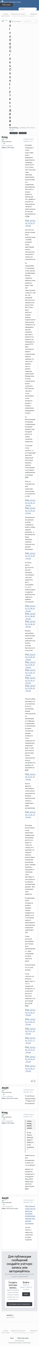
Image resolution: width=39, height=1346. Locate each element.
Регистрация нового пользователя (19, 1304)
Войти (26, 1294)
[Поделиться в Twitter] (5, 1324)
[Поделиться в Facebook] (6, 1324)
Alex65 (5, 1088)
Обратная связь (23, 1338)
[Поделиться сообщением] (36, 137)
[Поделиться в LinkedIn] (2, 1324)
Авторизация (16, 21)
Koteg (16, 128)
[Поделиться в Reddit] (3, 1324)
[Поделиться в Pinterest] (9, 1324)
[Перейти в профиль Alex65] (5, 1090)
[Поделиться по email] (7, 1324)
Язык (12, 1338)
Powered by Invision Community (19, 1343)
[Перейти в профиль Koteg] (4, 21)
